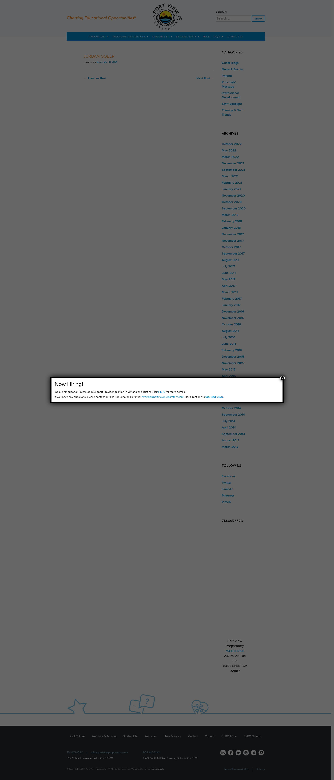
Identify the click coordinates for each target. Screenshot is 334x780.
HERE (161, 392)
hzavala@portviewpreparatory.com (163, 397)
